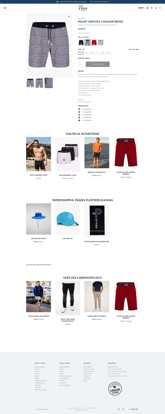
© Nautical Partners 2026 (41, 409)
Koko (79, 49)
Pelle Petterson (82, 18)
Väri (79, 37)
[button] (151, 8)
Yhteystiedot (112, 363)
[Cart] (160, 8)
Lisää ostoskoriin (98, 64)
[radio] (81, 42)
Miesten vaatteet (64, 363)
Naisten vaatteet (40, 363)
